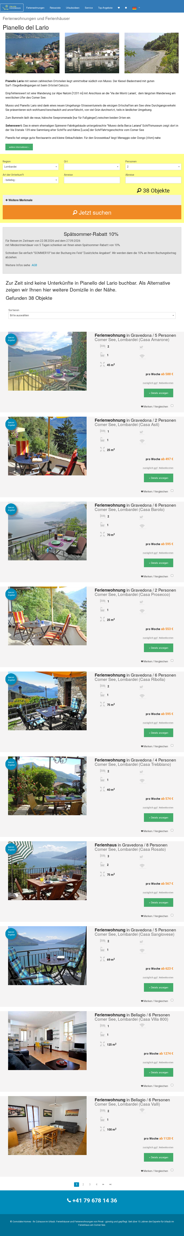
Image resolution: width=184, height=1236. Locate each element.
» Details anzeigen (158, 393)
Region (7, 161)
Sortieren (13, 310)
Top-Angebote (105, 7)
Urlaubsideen (72, 7)
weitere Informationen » (19, 146)
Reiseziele (55, 7)
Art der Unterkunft (13, 174)
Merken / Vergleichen (155, 406)
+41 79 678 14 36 (94, 1200)
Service (89, 7)
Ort (66, 161)
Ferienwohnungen (35, 7)
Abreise (129, 174)
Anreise (68, 174)
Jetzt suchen (94, 212)
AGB (34, 265)
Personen (131, 161)
